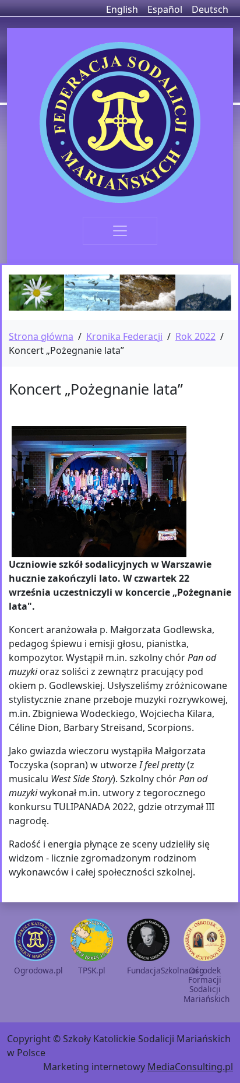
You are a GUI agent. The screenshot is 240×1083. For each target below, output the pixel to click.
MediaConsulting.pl (190, 1066)
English (122, 9)
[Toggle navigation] (120, 231)
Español (164, 9)
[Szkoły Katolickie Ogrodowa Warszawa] (120, 122)
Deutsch (210, 9)
